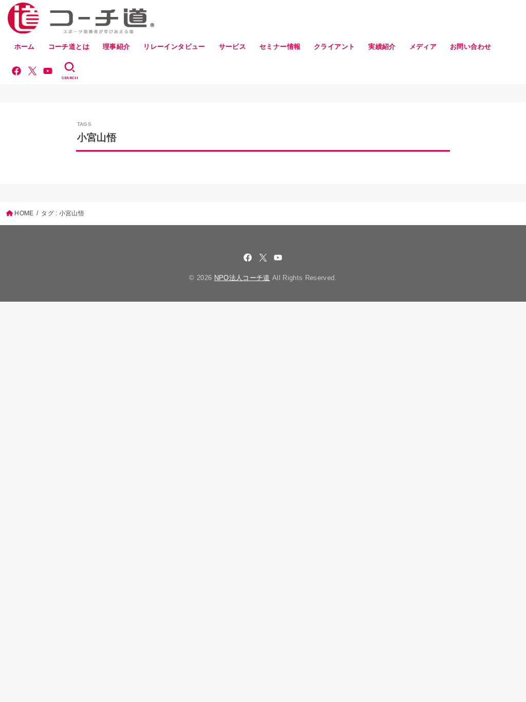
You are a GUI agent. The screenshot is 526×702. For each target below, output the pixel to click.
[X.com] (32, 71)
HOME (23, 213)
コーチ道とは (68, 46)
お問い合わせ (470, 46)
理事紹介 (116, 46)
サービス (233, 46)
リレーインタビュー (174, 46)
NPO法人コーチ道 (242, 278)
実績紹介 (382, 46)
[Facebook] (16, 71)
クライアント (334, 46)
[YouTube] (47, 71)
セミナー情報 (279, 46)
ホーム (24, 46)
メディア (423, 46)
